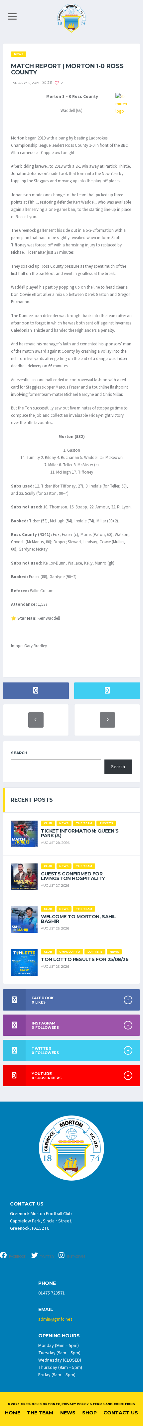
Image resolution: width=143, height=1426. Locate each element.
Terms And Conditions (113, 1404)
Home (12, 1413)
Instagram (75, 1256)
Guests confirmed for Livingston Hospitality (73, 876)
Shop (89, 1413)
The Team (40, 1413)
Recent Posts (32, 800)
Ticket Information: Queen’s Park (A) (80, 833)
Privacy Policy (75, 1404)
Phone (47, 1283)
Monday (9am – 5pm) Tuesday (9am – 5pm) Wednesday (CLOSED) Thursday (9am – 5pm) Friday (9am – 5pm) (60, 1360)
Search (19, 753)
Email (45, 1309)
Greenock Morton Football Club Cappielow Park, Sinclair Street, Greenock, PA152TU (41, 1221)
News (67, 1413)
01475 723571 (51, 1293)
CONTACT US (27, 1204)
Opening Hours (58, 1336)
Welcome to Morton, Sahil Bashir (78, 919)
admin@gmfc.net (55, 1319)
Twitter (47, 1256)
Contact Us (120, 1413)
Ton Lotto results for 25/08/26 (84, 959)
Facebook (17, 1256)
